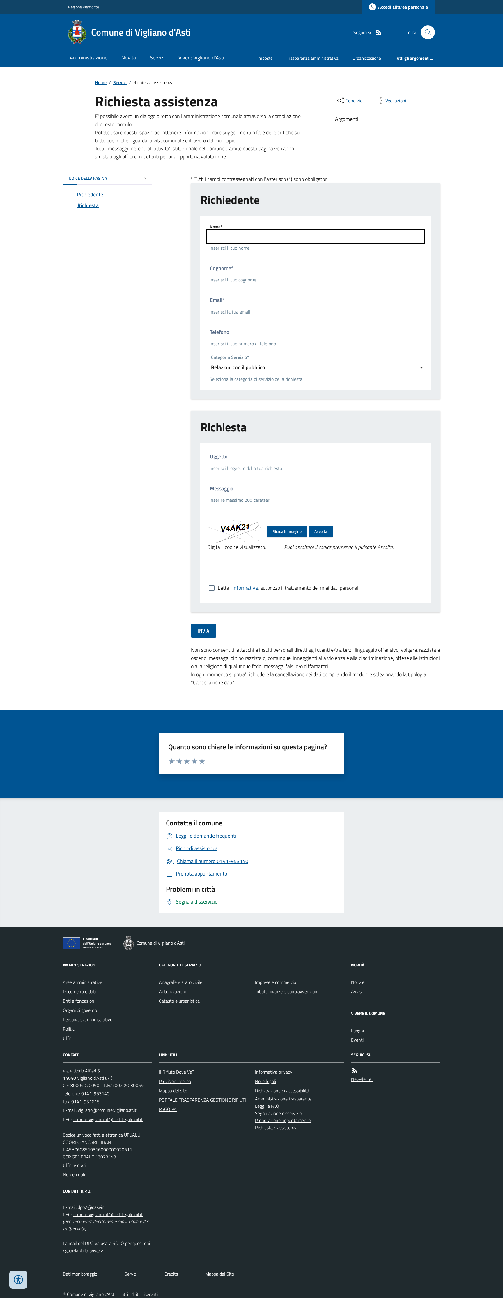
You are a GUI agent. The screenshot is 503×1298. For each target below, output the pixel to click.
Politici (69, 1028)
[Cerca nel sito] (425, 32)
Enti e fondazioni (79, 1000)
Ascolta (320, 531)
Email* (217, 300)
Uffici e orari (74, 1165)
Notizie (357, 982)
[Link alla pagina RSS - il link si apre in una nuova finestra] (378, 32)
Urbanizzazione (367, 58)
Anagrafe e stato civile (180, 982)
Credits (171, 1273)
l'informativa (244, 588)
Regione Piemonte (83, 7)
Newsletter (362, 1079)
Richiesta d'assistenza (276, 1127)
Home (101, 82)
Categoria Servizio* (230, 358)
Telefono (219, 332)
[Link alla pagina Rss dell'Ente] (354, 1071)
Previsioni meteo (175, 1081)
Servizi (157, 57)
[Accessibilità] (18, 1279)
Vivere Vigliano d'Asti (201, 57)
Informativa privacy (273, 1071)
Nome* (216, 226)
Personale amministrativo (87, 1019)
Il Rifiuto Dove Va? (176, 1071)
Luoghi (357, 1030)
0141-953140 (95, 1093)
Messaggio (221, 488)
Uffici (67, 1038)
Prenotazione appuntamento (283, 1120)
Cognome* (221, 268)
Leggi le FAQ (267, 1105)
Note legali (265, 1081)
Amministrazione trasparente (283, 1098)
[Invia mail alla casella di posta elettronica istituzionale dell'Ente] (107, 1110)
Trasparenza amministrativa (313, 58)
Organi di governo (80, 1010)
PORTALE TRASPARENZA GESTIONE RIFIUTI (202, 1099)
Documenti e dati (79, 991)
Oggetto (219, 456)
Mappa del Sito (219, 1273)
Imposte (265, 58)
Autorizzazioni (172, 991)
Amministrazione (88, 57)
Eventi (357, 1039)
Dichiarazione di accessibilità (282, 1090)
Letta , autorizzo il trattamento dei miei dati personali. (289, 588)
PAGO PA (168, 1109)
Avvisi (356, 991)
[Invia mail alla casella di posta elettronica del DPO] (93, 1207)
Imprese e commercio (275, 982)
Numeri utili (74, 1174)
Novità (128, 57)
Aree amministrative (82, 982)
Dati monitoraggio (80, 1273)
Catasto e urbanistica (179, 1000)
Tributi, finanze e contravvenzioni (286, 991)
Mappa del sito (173, 1090)
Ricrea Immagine (287, 531)
